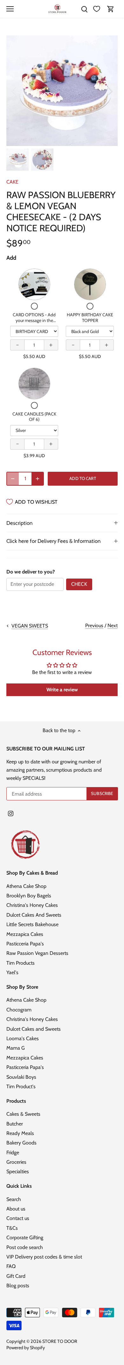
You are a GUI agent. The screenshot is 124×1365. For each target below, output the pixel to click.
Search (13, 1199)
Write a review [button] (62, 690)
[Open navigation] (10, 8)
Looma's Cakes (22, 1038)
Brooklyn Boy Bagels (28, 896)
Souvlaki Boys (21, 1077)
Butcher (14, 1124)
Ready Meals (20, 1133)
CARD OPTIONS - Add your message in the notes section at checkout (34, 320)
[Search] (84, 9)
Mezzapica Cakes (24, 934)
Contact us (17, 1218)
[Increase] (37, 478)
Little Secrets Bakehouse (32, 924)
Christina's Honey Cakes (32, 905)
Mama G (15, 1048)
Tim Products (20, 963)
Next (112, 625)
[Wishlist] (97, 9)
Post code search (24, 1247)
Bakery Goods (21, 1143)
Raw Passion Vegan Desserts (37, 953)
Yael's (12, 972)
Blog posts (17, 1286)
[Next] (110, 91)
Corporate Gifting (24, 1238)
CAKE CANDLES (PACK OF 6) (34, 416)
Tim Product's (21, 1086)
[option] (62, 90)
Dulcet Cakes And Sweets (33, 915)
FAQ (11, 1266)
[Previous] (14, 91)
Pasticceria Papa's (25, 944)
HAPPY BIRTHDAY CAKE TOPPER (90, 317)
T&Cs (12, 1228)
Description (19, 523)
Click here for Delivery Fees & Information (53, 541)
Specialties (17, 1171)
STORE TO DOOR (59, 1341)
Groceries (16, 1162)
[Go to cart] (110, 9)
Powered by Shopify (25, 1347)
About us (15, 1209)
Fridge (12, 1153)
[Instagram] (10, 813)
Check (79, 584)
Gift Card (15, 1276)
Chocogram (18, 1010)
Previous (94, 625)
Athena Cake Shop (26, 886)
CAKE (12, 182)
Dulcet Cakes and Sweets (33, 1029)
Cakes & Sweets (23, 1114)
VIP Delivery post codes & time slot (44, 1257)
